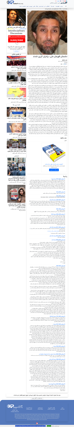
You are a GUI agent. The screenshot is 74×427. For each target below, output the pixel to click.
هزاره (55, 395)
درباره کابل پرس (29, 407)
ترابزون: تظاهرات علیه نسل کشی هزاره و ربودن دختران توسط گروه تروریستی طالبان (16, 205)
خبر (45, 6)
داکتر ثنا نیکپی (13, 70)
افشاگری (47, 6)
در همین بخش (16, 54)
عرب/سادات (16, 395)
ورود (62, 407)
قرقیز (34, 395)
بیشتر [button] (20, 6)
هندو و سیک (39, 395)
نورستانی (31, 395)
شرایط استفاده (40, 409)
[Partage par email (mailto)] (66, 64)
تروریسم (30, 6)
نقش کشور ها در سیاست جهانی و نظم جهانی (17, 83)
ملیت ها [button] (52, 6)
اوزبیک (47, 395)
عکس (34, 6)
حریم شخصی (40, 407)
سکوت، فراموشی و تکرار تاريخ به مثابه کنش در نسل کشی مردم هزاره (17, 150)
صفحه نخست (64, 9)
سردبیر (61, 6)
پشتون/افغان (22, 395)
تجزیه (27, 6)
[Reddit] (62, 64)
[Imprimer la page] (63, 64)
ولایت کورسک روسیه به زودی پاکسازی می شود (18, 68)
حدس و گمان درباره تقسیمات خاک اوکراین (17, 99)
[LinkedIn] (64, 64)
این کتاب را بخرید (54, 170)
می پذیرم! (49, 426)
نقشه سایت (62, 409)
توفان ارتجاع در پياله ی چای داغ (53, 231)
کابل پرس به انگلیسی (51, 409)
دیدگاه (37, 6)
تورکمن (44, 395)
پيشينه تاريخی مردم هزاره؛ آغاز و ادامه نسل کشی (17, 135)
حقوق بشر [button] (57, 6)
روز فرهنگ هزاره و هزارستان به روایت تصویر (16, 119)
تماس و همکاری (29, 409)
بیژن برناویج (64, 60)
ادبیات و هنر (41, 6)
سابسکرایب (16, 51)
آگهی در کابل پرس (51, 407)
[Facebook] (65, 64)
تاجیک (51, 395)
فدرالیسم (24, 6)
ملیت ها (58, 395)
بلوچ (27, 395)
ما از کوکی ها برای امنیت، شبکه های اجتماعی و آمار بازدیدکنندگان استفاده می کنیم (30, 426)
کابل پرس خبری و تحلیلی (12, 121)
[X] (61, 64)
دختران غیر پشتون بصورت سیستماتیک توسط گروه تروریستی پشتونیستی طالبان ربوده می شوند (16, 178)
